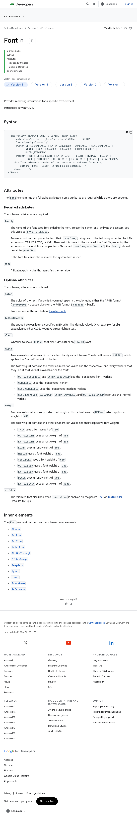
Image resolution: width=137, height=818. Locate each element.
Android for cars (101, 676)
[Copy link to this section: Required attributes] (37, 208)
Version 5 (17, 84)
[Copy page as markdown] (32, 41)
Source (8, 676)
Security (8, 671)
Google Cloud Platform (16, 775)
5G (50, 687)
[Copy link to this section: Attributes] (26, 191)
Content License (96, 622)
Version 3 (66, 84)
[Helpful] (125, 28)
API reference (14, 16)
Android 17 (10, 706)
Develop (32, 28)
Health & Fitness (56, 671)
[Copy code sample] (131, 132)
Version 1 (114, 84)
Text (101, 497)
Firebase (8, 770)
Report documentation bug (107, 711)
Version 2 (90, 84)
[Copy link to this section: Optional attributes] (36, 280)
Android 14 (10, 722)
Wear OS (97, 665)
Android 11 (9, 738)
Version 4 (41, 84)
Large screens (100, 660)
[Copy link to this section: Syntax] (20, 122)
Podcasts (9, 692)
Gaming (52, 660)
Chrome (8, 765)
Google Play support (103, 717)
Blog (6, 687)
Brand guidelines (36, 793)
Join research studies (104, 722)
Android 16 (10, 711)
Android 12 (10, 733)
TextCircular (115, 497)
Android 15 (10, 717)
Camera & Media (57, 676)
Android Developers (13, 28)
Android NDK (55, 731)
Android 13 (9, 727)
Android (8, 660)
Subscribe (47, 801)
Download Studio (57, 725)
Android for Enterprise (15, 665)
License (19, 793)
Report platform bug (103, 706)
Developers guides (58, 715)
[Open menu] (5, 4)
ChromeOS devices (103, 671)
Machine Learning (57, 665)
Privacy (52, 681)
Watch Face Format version (17, 79)
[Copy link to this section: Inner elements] (36, 515)
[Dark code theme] (127, 132)
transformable (57, 311)
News (7, 681)
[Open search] (88, 4)
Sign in (129, 4)
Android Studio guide (59, 709)
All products (10, 781)
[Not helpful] (130, 28)
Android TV (99, 681)
